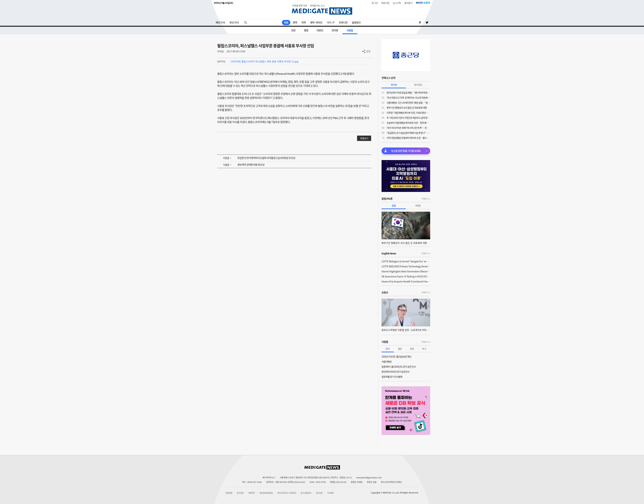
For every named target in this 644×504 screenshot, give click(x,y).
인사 (388, 348)
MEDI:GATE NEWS (322, 9)
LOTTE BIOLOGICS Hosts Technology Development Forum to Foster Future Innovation (406, 266)
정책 (295, 22)
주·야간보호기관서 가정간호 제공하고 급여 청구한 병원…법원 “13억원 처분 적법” (408, 117)
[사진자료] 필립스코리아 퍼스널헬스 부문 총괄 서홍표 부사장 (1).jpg (264, 61)
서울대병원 (387, 361)
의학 (303, 22)
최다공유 (418, 84)
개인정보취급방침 (266, 493)
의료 (286, 22)
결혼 (400, 348)
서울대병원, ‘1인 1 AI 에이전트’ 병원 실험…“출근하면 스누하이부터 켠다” (408, 102)
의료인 (320, 30)
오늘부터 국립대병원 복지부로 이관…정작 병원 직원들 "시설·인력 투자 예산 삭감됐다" (408, 122)
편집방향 (229, 493)
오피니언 (343, 22)
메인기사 (220, 22)
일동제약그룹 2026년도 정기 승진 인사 (399, 366)
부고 (424, 348)
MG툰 (418, 205)
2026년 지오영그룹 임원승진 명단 (396, 356)
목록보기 (364, 138)
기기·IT (330, 22)
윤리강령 (240, 493)
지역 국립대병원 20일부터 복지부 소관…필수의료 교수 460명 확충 (408, 137)
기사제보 (330, 493)
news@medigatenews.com (369, 477)
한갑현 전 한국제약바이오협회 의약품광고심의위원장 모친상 (266, 158)
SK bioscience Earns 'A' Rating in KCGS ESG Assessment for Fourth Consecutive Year (406, 276)
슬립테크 (356, 22)
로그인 (375, 3)
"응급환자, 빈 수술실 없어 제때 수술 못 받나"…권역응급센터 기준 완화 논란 (408, 132)
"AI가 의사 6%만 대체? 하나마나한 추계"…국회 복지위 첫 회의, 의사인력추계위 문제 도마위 (408, 127)
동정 (412, 348)
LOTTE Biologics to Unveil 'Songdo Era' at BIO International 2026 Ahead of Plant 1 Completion (406, 261)
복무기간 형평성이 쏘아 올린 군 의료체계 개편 (407, 107)
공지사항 (319, 493)
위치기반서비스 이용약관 (286, 493)
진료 (293, 30)
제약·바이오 (316, 22)
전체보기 (424, 198)
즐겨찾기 (408, 3)
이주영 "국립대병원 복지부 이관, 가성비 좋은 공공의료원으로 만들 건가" (408, 112)
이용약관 (251, 493)
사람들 (349, 30)
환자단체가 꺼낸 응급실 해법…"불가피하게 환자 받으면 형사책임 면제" (408, 92)
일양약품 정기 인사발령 (392, 376)
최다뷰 (394, 84)
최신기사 (234, 22)
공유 (368, 51)
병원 (306, 30)
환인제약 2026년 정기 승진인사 (395, 371)
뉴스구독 (397, 3)
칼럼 (394, 205)
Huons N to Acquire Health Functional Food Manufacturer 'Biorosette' (406, 281)
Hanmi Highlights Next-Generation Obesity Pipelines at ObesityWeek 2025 (406, 271)
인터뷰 (335, 30)
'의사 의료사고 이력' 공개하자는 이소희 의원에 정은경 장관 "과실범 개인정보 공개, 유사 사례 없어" (408, 97)
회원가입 (385, 3)
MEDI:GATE (423, 3)
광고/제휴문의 (306, 493)
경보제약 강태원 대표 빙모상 (250, 164)
